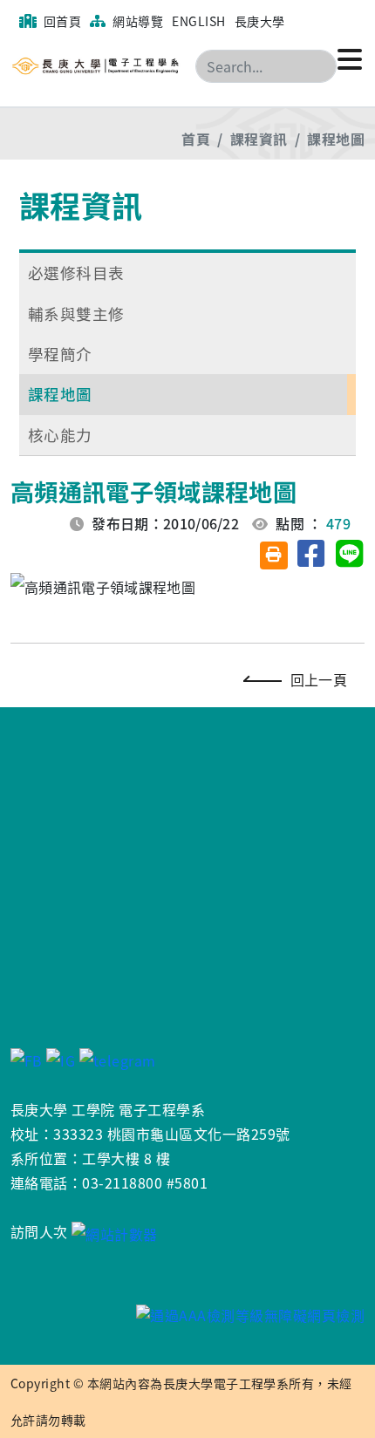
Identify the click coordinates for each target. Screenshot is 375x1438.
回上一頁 (318, 679)
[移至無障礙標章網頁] (187, 1314)
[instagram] (60, 1058)
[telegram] (117, 1058)
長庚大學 (260, 21)
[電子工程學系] (116, 66)
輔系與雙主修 (76, 313)
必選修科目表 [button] (76, 272)
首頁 (195, 138)
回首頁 (60, 21)
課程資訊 (259, 138)
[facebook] (26, 1058)
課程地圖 (336, 138)
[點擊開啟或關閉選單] (350, 57)
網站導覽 (136, 21)
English (198, 21)
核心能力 (60, 435)
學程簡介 (60, 354)
